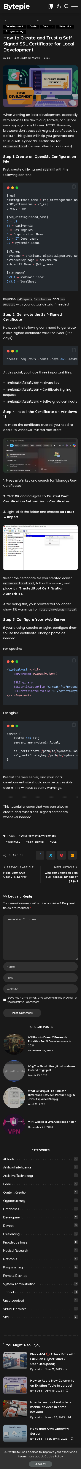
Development (14, 26)
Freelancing (11, 1234)
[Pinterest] (61, 855)
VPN (6, 1317)
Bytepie (16, 6)
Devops (48, 26)
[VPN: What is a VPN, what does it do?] (14, 1124)
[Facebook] (40, 855)
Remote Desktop (15, 1276)
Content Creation (15, 1192)
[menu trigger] (74, 6)
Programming (15, 31)
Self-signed (36, 841)
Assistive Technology (18, 1176)
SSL (53, 841)
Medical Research (15, 1251)
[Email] (72, 855)
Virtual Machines (14, 1309)
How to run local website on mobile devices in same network (51, 1407)
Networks (65, 26)
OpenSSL (14, 841)
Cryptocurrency (14, 1201)
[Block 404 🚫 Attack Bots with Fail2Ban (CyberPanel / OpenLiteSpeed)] (15, 1360)
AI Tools (8, 1159)
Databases (11, 1209)
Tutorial (8, 1292)
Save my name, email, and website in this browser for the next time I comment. (42, 1000)
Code (33, 26)
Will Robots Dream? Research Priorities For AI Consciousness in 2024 (49, 1041)
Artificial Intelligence (17, 1167)
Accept (40, 1464)
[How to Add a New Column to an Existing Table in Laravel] (15, 1385)
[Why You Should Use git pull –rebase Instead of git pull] (14, 1071)
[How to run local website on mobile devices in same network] (15, 1409)
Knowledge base (15, 1242)
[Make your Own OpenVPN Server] (15, 1433)
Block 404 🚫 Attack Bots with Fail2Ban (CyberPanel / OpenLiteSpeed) (52, 1359)
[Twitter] (50, 855)
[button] (74, 187)
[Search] (66, 6)
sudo (6, 57)
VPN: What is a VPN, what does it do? (52, 1121)
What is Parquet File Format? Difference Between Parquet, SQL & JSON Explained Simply (51, 1094)
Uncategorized (13, 1301)
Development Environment (38, 835)
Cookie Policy (53, 1456)
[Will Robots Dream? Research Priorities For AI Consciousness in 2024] (14, 1044)
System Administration (19, 1284)
